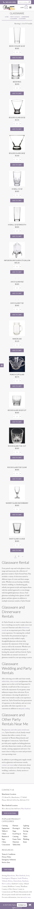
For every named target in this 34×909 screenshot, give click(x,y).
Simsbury (25, 881)
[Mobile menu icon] (30, 7)
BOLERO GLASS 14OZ (17, 153)
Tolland (4, 881)
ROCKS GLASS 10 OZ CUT (17, 410)
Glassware (16, 842)
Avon (27, 875)
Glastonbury (17, 881)
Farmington (6, 878)
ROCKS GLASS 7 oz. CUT (17, 446)
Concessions (6, 845)
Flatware (15, 826)
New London (6, 884)
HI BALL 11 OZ (17, 189)
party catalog (25, 708)
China (4, 842)
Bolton (10, 881)
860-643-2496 (11, 2)
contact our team (7, 765)
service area (27, 897)
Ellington (14, 878)
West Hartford (25, 809)
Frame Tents (17, 839)
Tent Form (8, 869)
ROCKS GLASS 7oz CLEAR (17, 467)
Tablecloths (16, 845)
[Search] (29, 2)
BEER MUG (17, 82)
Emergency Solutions (9, 860)
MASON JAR (17, 339)
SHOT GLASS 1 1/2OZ (17, 539)
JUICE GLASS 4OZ (17, 282)
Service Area (6, 862)
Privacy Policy (6, 857)
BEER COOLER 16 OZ (17, 46)
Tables (25, 836)
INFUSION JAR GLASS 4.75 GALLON (17, 260)
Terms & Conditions (8, 854)
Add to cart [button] (17, 57)
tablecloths (5, 681)
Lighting (26, 826)
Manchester (11, 875)
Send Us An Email (10, 813)
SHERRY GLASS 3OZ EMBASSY (17, 503)
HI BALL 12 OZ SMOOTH (17, 225)
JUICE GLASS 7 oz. (17, 303)
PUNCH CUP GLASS (17, 375)
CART (23, 7)
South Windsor (23, 878)
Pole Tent (26, 828)
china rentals (14, 681)
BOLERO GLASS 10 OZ (17, 117)
